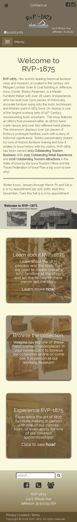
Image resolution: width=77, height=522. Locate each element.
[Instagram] (73, 5)
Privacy (11, 515)
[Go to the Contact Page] (50, 485)
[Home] (6, 5)
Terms (35, 515)
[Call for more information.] (38, 485)
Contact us (38, 5)
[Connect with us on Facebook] (68, 5)
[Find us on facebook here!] (26, 485)
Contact (23, 515)
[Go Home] (38, 21)
